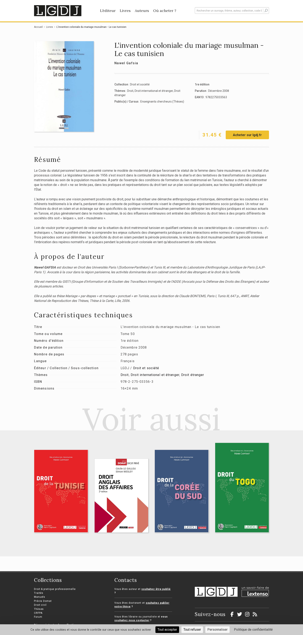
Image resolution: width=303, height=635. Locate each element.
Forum (38, 616)
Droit (130, 90)
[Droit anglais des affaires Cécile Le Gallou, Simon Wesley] (121, 495)
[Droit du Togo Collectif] (242, 487)
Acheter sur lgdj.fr (247, 135)
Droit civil (40, 604)
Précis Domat (43, 601)
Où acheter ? (164, 10)
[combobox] (232, 10)
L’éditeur (108, 10)
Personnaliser (217, 629)
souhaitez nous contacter (131, 620)
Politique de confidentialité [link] (253, 629)
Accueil (38, 27)
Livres (125, 10)
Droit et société (140, 84)
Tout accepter (167, 629)
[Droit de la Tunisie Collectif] (61, 491)
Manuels (39, 596)
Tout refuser (192, 629)
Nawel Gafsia (126, 63)
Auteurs (142, 10)
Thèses (39, 609)
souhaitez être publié (156, 589)
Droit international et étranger (154, 90)
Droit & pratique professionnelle (55, 589)
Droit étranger (192, 375)
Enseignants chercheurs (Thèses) (162, 101)
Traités (38, 593)
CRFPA (38, 613)
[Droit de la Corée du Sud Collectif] (182, 491)
